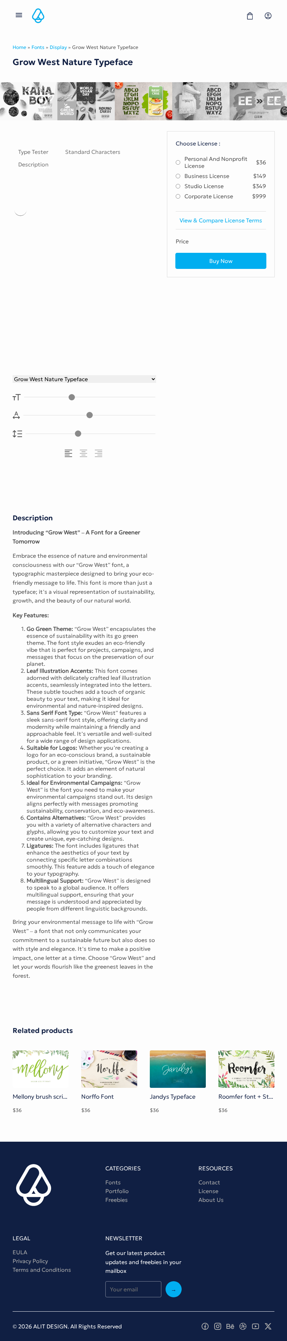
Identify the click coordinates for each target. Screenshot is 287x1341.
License (208, 1190)
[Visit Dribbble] (243, 1326)
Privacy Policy (30, 1260)
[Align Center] (84, 453)
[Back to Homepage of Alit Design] (134, 15)
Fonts (37, 47)
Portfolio (117, 1190)
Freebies (116, 1199)
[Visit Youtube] (255, 1326)
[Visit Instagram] (217, 1326)
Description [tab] (33, 164)
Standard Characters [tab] (92, 151)
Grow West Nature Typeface (83, 270)
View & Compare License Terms (221, 220)
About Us (211, 1199)
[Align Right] (99, 453)
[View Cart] (250, 15)
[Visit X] (268, 1326)
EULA (20, 1252)
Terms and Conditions (42, 1269)
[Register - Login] (268, 15)
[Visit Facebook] (205, 1326)
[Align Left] (69, 453)
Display (58, 47)
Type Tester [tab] (33, 151)
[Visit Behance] (230, 1326)
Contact (209, 1182)
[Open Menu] (19, 15)
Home (19, 47)
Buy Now (220, 260)
